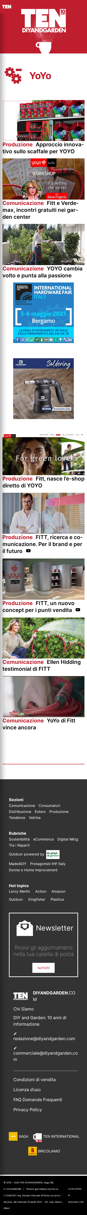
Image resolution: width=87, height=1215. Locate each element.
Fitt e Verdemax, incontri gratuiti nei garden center (40, 210)
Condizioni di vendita (34, 1079)
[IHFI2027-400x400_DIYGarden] (43, 342)
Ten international (61, 1136)
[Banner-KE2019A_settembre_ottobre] (43, 417)
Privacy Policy (27, 1109)
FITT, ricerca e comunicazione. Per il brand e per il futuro (42, 544)
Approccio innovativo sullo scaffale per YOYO (43, 148)
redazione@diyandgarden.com (44, 1038)
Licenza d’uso (27, 1089)
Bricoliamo (49, 1151)
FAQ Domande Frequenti (37, 1099)
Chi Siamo (23, 1009)
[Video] (28, 551)
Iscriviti (43, 967)
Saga (23, 1136)
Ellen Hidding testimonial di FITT (41, 665)
